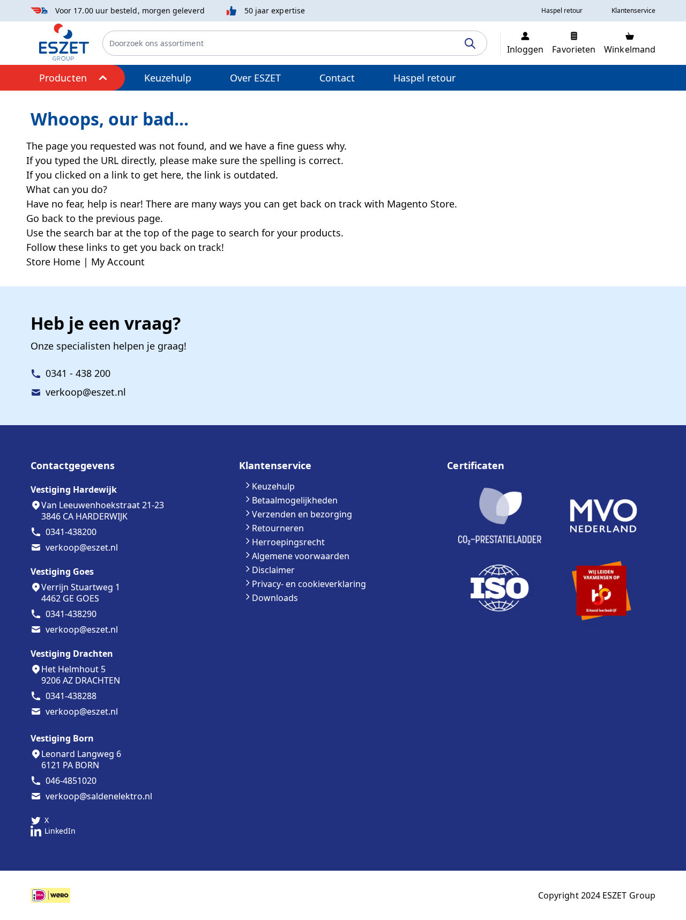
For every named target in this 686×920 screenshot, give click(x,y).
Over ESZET (255, 77)
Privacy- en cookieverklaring (309, 583)
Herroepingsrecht (288, 542)
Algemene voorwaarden (300, 556)
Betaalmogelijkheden (295, 500)
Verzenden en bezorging (302, 514)
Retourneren (278, 528)
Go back (44, 218)
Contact (337, 77)
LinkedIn (60, 831)
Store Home (53, 261)
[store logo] (64, 42)
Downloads (275, 597)
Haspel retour (424, 77)
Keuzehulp (167, 77)
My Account (118, 261)
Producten (63, 77)
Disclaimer (273, 570)
